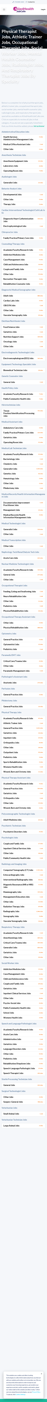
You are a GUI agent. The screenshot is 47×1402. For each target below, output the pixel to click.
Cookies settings (20, 1394)
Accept (41, 1374)
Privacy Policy (36, 1392)
